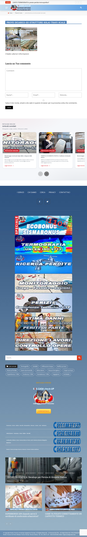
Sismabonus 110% (43, 374)
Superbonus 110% (13, 374)
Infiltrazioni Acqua (47, 366)
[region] (43, 150)
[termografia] (43, 225)
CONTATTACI (43, 411)
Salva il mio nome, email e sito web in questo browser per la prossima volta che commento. (41, 103)
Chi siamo (32, 192)
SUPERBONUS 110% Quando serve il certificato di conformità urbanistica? (21, 514)
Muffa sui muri (61, 366)
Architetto (66, 374)
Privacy (52, 192)
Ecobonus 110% (28, 374)
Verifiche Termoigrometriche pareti (65, 473)
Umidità (35, 366)
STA (58, 533)
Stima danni (40, 370)
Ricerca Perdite (12, 370)
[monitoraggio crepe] (43, 283)
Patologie (40, 473)
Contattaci (64, 192)
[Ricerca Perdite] (43, 264)
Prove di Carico (49, 473)
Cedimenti (10, 473)
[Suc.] (10, 524)
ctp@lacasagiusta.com (69, 534)
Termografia (25, 366)
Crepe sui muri (68, 370)
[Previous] (6, 524)
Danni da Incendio (26, 370)
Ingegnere (56, 374)
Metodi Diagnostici (31, 473)
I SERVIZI (20, 192)
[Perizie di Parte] (43, 302)
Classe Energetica (54, 370)
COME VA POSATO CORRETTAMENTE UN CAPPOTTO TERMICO (63, 514)
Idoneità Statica (19, 473)
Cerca (42, 192)
